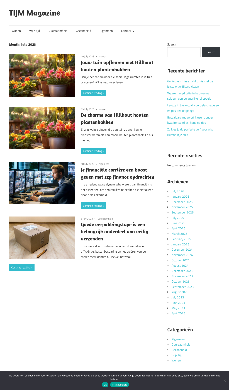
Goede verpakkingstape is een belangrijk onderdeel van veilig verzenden (114, 231)
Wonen (16, 30)
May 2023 (178, 308)
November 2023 (182, 276)
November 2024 (182, 255)
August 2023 (180, 292)
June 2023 (178, 302)
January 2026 (180, 196)
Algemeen (106, 30)
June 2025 (178, 223)
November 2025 (182, 207)
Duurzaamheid (57, 30)
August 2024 (180, 265)
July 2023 (178, 297)
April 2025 (178, 228)
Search (171, 44)
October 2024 (181, 260)
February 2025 (181, 239)
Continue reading (92, 93)
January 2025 (180, 244)
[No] (224, 380)
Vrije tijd (34, 30)
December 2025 (182, 202)
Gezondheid (83, 30)
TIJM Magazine (34, 12)
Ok (105, 384)
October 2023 (181, 281)
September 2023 (183, 287)
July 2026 (178, 191)
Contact (126, 30)
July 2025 (178, 217)
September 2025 (183, 212)
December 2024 (182, 249)
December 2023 (182, 270)
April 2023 (178, 313)
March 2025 (179, 233)
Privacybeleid (119, 384)
